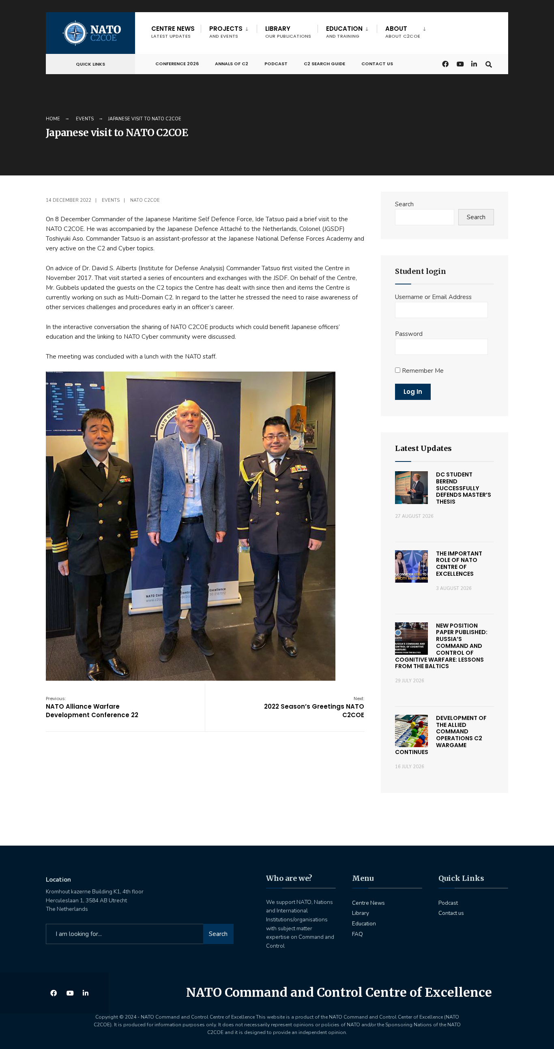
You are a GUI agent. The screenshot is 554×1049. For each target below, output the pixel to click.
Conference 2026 (177, 63)
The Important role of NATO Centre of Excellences (459, 563)
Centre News (173, 31)
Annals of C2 (231, 63)
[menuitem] (229, 30)
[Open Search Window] (488, 63)
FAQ (357, 934)
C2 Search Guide (324, 63)
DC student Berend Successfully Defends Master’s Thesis (463, 488)
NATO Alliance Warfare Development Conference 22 (92, 707)
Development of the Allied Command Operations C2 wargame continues (441, 735)
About (402, 31)
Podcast (276, 63)
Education (344, 31)
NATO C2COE (145, 200)
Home (53, 119)
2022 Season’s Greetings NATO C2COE (314, 707)
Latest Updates (423, 448)
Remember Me (422, 371)
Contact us (377, 63)
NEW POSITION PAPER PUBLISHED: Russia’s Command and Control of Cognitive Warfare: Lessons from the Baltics (441, 646)
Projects (226, 31)
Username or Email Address (433, 297)
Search (404, 204)
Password (409, 334)
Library (288, 31)
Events (85, 119)
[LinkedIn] (474, 63)
